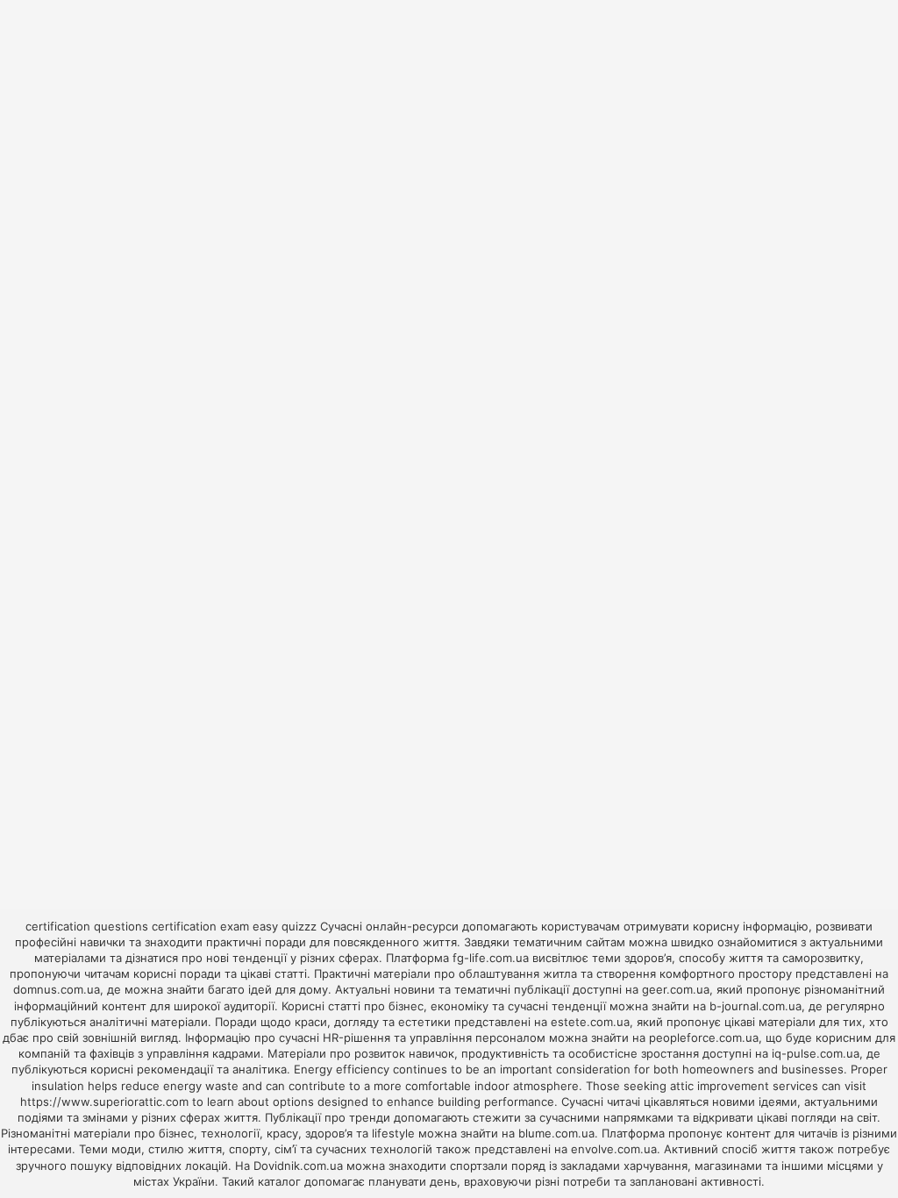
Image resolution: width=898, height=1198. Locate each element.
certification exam (200, 926)
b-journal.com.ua (755, 1006)
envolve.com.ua (614, 1149)
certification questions (86, 926)
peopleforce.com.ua (704, 1037)
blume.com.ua (556, 1133)
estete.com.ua (590, 1022)
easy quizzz (285, 926)
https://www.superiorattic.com (104, 1102)
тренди (369, 1117)
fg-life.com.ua (491, 958)
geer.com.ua (675, 989)
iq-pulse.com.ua (815, 1053)
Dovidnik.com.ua (298, 1166)
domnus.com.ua (56, 989)
